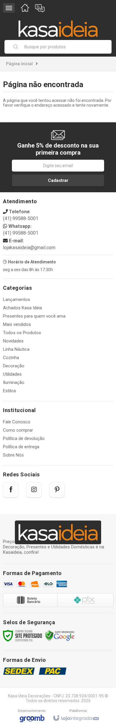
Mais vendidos (17, 324)
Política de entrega (21, 446)
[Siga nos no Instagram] (34, 489)
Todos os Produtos (22, 332)
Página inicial (19, 63)
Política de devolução (24, 438)
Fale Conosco (16, 422)
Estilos (9, 390)
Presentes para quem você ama (34, 316)
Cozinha (11, 357)
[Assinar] (58, 180)
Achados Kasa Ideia (22, 307)
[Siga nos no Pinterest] (57, 489)
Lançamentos (16, 299)
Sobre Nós (13, 455)
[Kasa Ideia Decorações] (58, 26)
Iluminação (13, 382)
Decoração (13, 366)
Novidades (13, 341)
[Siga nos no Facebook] (10, 489)
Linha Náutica (16, 349)
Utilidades (12, 374)
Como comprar (18, 430)
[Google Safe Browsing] (60, 635)
